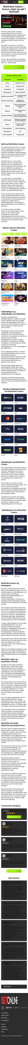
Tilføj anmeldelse (14, 816)
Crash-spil (16, 234)
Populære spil (3, 234)
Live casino (10, 234)
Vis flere (14, 870)
